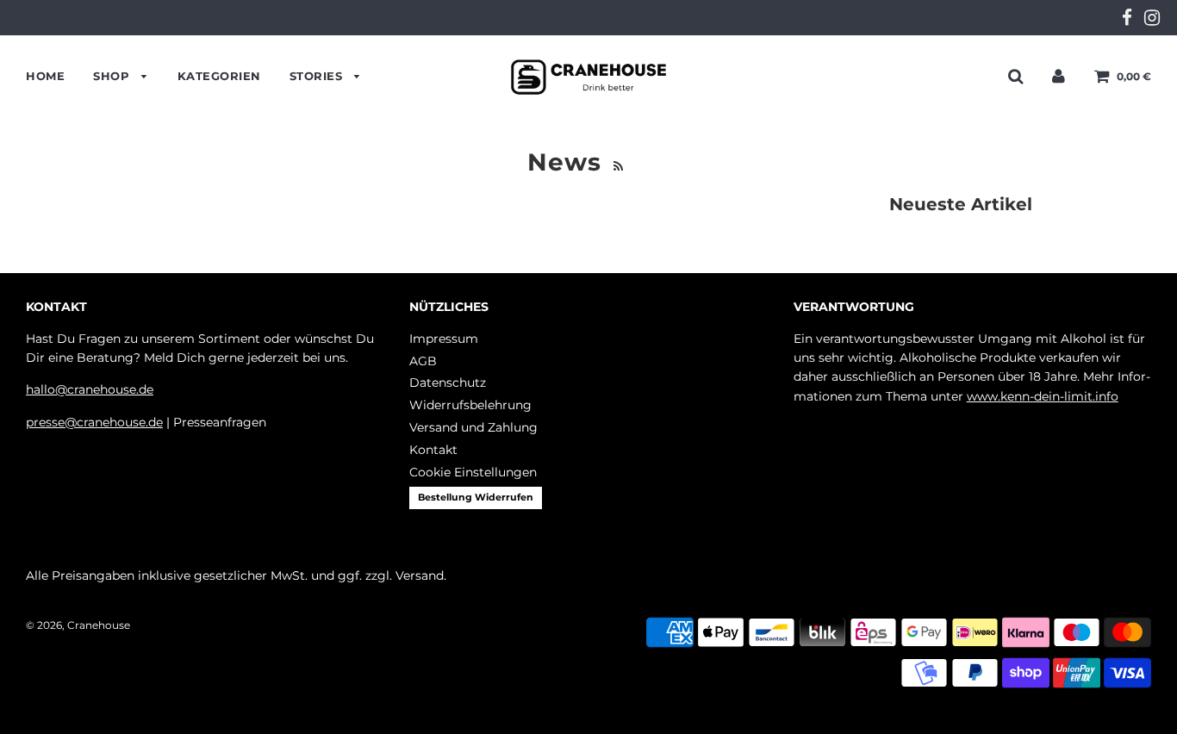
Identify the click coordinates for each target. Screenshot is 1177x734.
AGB (423, 361)
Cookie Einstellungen (473, 472)
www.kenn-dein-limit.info (1042, 396)
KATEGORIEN (219, 76)
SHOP (113, 76)
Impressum (443, 338)
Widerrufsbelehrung (470, 405)
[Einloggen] (1058, 76)
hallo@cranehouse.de (89, 389)
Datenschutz (447, 382)
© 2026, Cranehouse (78, 625)
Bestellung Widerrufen (475, 497)
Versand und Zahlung (473, 427)
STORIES (318, 76)
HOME (45, 76)
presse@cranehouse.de (94, 422)
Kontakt (433, 449)
